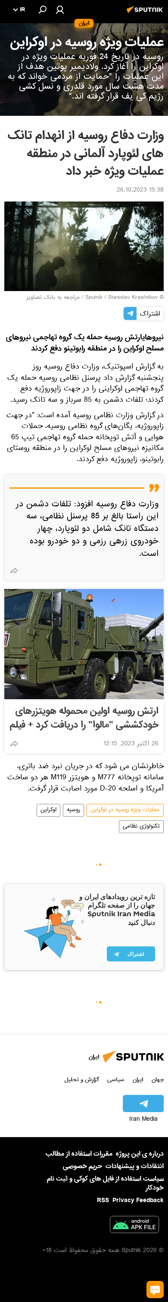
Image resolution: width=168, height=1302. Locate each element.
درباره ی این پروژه (140, 1154)
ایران (138, 1080)
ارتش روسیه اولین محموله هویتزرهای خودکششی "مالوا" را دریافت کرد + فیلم (84, 718)
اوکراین (48, 810)
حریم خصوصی (82, 1166)
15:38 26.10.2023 (140, 191)
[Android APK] (134, 1226)
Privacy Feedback (138, 1201)
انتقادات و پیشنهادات (135, 1166)
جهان (158, 1080)
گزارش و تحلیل (82, 1080)
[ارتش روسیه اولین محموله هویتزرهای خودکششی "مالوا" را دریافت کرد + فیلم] (84, 644)
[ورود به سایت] (59, 9)
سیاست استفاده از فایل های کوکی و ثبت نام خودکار (105, 1183)
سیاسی (115, 1080)
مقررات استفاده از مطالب (79, 1154)
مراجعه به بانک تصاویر (53, 298)
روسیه (73, 810)
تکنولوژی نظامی (141, 827)
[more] (14, 570)
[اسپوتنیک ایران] (146, 14)
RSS (103, 1200)
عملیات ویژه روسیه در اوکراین (125, 810)
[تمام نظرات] (155, 1289)
